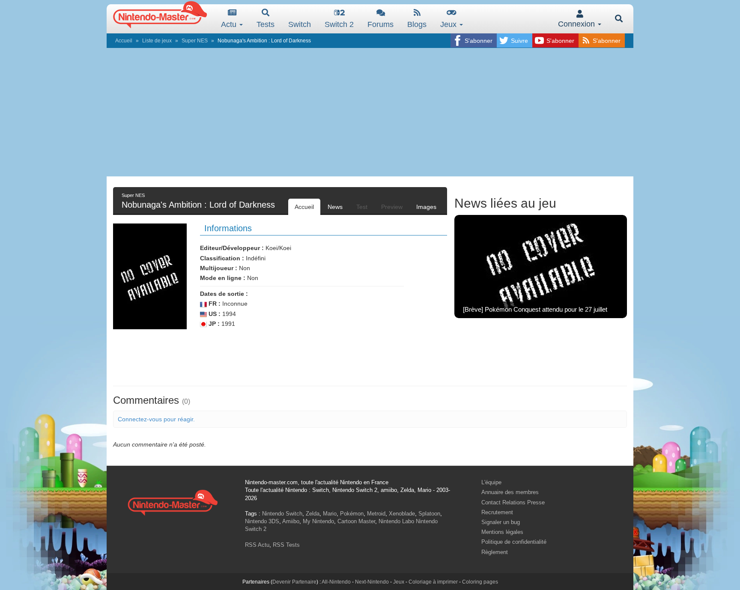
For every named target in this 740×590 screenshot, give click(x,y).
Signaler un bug (500, 522)
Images (426, 206)
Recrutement (497, 512)
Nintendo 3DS (262, 521)
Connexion (577, 24)
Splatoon (429, 513)
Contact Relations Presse (513, 502)
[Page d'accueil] (172, 501)
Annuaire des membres (510, 492)
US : (214, 313)
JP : (213, 323)
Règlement (494, 552)
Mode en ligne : (222, 277)
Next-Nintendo (372, 582)
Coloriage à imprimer (433, 582)
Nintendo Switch (282, 513)
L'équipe (491, 482)
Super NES (195, 41)
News (335, 206)
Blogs (417, 24)
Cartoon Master (356, 521)
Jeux (449, 24)
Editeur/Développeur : (232, 247)
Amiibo (290, 521)
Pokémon (352, 513)
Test (361, 206)
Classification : (222, 258)
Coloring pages (480, 582)
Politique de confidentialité (513, 542)
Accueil (123, 41)
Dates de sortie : (224, 293)
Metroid (376, 513)
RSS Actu (257, 545)
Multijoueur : (218, 268)
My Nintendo (318, 521)
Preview (392, 206)
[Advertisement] (370, 112)
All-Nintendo (336, 582)
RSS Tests (286, 545)
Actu (230, 24)
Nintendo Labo (396, 521)
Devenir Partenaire (294, 582)
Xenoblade (402, 513)
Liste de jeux (157, 41)
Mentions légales (502, 532)
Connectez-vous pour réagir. (156, 419)
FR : (214, 303)
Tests (266, 24)
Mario (330, 513)
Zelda (312, 513)
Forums (380, 24)
